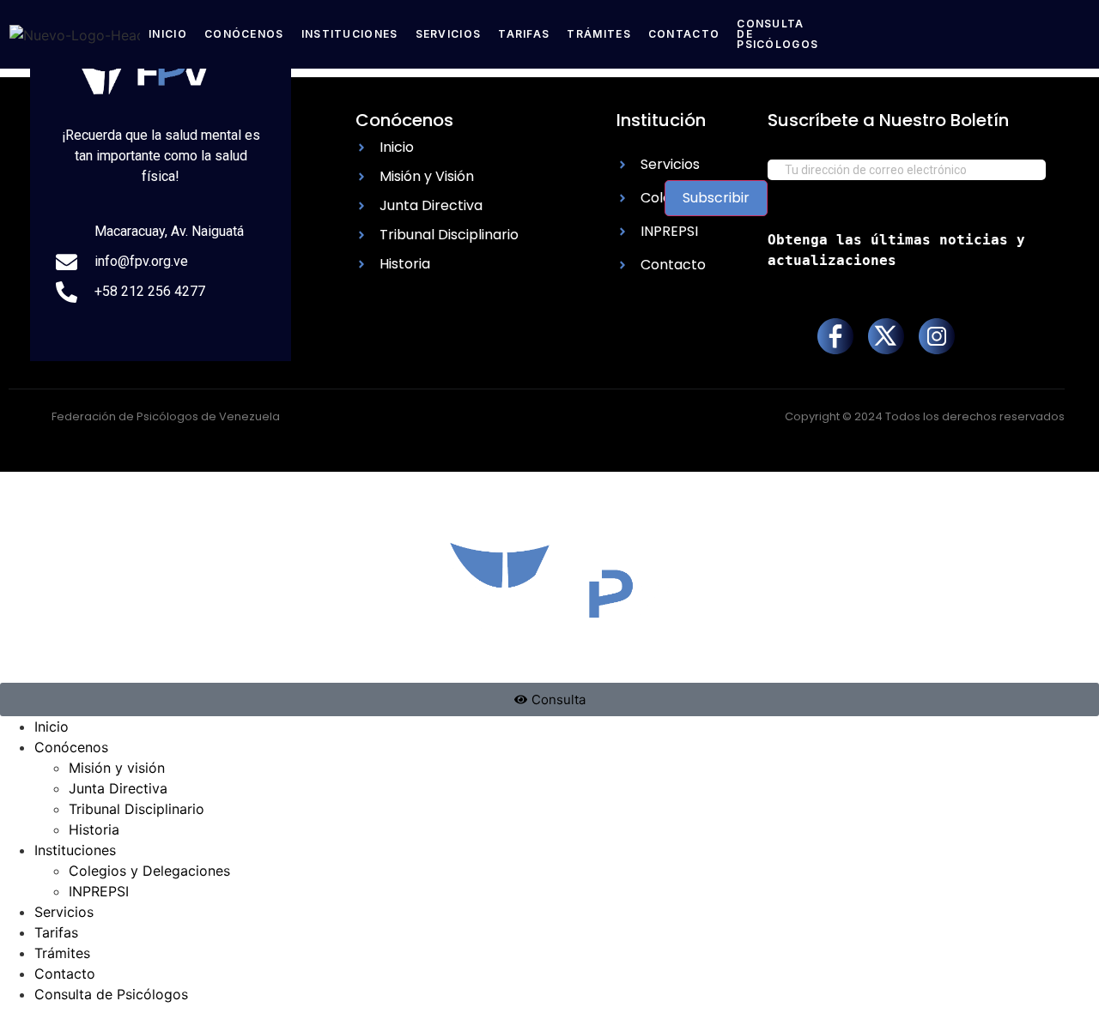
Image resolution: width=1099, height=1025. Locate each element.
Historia (94, 829)
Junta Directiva (118, 788)
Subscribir (716, 198)
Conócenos (244, 33)
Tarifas (524, 33)
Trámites (598, 33)
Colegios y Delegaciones (149, 870)
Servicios (449, 33)
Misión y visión (117, 767)
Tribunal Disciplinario (136, 808)
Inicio (168, 33)
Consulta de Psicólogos (111, 994)
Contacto (684, 33)
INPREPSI (99, 891)
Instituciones (349, 33)
